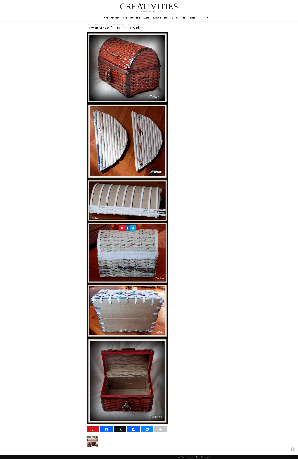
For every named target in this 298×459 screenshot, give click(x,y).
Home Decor (127, 18)
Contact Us (199, 457)
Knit (138, 18)
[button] (208, 18)
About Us (208, 457)
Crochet (115, 18)
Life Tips (175, 18)
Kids (184, 18)
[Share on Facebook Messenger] (147, 429)
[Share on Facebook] (106, 429)
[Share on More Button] (160, 429)
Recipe (192, 18)
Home (105, 18)
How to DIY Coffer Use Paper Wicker (104, 24)
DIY (165, 18)
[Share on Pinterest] (93, 429)
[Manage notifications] (292, 449)
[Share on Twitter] (120, 429)
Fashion (157, 18)
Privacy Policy (180, 457)
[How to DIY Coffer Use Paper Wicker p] (127, 423)
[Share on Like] (133, 429)
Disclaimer (190, 457)
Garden (146, 18)
